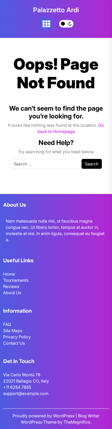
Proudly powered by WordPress (44, 415)
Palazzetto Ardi (56, 10)
